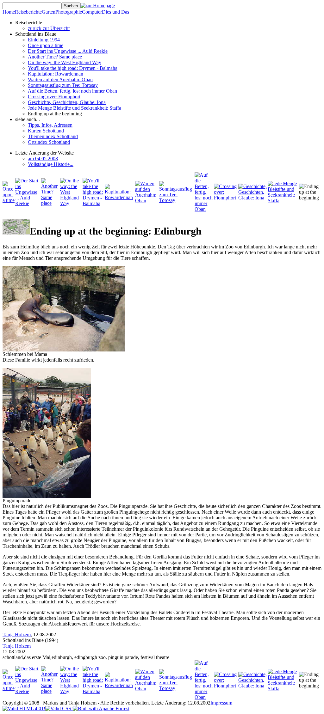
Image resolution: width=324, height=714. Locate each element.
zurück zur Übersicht (49, 28)
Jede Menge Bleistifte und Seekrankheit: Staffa (74, 108)
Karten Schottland (46, 130)
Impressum (221, 702)
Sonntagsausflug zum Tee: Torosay (63, 85)
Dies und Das (115, 12)
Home (9, 12)
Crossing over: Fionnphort (54, 96)
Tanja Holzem (17, 634)
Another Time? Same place (55, 56)
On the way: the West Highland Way (64, 62)
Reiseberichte (28, 12)
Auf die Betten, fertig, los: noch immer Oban (72, 91)
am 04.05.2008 (43, 158)
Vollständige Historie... (50, 164)
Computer (92, 12)
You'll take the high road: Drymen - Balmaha (72, 68)
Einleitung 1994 (44, 39)
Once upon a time (45, 45)
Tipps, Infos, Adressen (50, 125)
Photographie (68, 12)
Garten (48, 12)
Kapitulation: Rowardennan (55, 73)
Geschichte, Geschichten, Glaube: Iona (67, 102)
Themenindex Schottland (53, 136)
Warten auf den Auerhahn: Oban (60, 79)
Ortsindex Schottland (49, 142)
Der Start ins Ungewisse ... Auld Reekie (68, 51)
